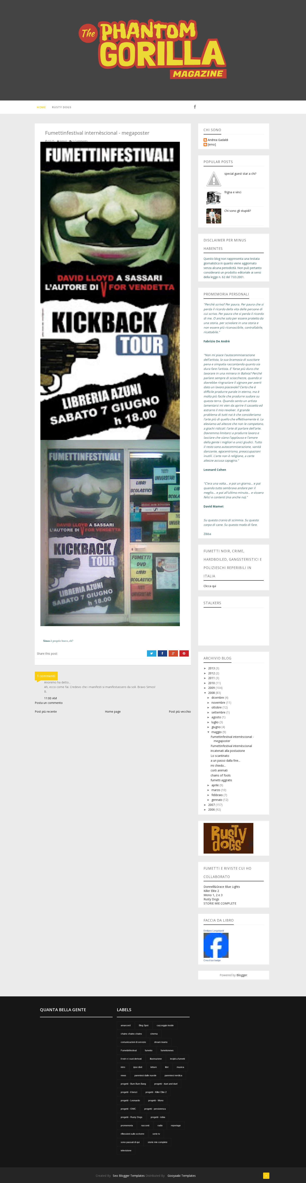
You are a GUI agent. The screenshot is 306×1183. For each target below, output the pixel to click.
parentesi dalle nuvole (145, 1075)
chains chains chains (131, 1033)
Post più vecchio (180, 711)
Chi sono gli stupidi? (237, 211)
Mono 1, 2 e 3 (213, 895)
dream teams (161, 1042)
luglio (215, 722)
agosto (216, 717)
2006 (212, 809)
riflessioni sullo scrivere (132, 1134)
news (123, 1075)
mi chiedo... (218, 765)
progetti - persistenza (155, 1109)
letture (154, 1067)
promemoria (127, 1125)
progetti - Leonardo (130, 1100)
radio (160, 1125)
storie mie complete (157, 1142)
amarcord (126, 1025)
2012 (212, 673)
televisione (126, 1150)
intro (123, 1067)
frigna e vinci (232, 192)
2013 (212, 668)
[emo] (212, 144)
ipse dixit (137, 1067)
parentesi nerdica (173, 1075)
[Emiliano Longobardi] (216, 945)
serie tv (156, 1134)
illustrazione (156, 1058)
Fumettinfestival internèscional (231, 746)
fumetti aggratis (221, 780)
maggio (217, 732)
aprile (215, 785)
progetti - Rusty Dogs (131, 1117)
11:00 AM (50, 698)
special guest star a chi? (240, 174)
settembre (218, 712)
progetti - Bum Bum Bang (133, 1084)
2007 (212, 805)
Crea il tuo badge (212, 960)
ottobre (217, 707)
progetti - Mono (155, 1100)
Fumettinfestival (129, 1050)
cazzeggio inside (165, 1025)
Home (41, 107)
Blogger (241, 975)
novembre (218, 703)
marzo (216, 790)
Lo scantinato (220, 756)
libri (166, 1067)
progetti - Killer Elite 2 (156, 1092)
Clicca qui (210, 586)
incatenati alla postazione (228, 751)
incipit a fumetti (177, 1058)
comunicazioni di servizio (133, 1042)
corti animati (219, 770)
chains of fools (221, 775)
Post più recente (46, 711)
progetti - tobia (158, 1117)
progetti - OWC (128, 1109)
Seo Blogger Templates (129, 1176)
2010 (212, 683)
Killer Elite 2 (211, 891)
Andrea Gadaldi (218, 140)
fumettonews (167, 1050)
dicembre (218, 698)
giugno (216, 727)
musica (180, 1067)
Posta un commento (49, 703)
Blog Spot (143, 1025)
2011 (212, 678)
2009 (212, 688)
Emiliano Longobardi (214, 930)
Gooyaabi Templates (182, 1176)
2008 (212, 693)
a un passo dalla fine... (225, 760)
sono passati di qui (130, 1142)
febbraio (217, 795)
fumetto (148, 1050)
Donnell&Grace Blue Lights (222, 887)
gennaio (217, 800)
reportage (176, 1125)
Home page (113, 711)
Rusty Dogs (61, 107)
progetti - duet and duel (165, 1084)
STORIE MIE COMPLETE (220, 903)
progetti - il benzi (129, 1092)
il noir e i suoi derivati (131, 1058)
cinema (154, 1033)
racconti (145, 1125)
